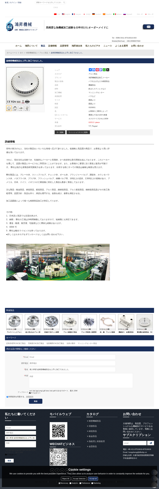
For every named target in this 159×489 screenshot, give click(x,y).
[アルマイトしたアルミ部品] (14, 322)
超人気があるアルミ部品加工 (32, 332)
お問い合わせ (137, 46)
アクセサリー (35, 393)
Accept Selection (79, 479)
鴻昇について (31, 46)
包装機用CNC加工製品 (55, 343)
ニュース (107, 46)
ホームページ (12, 53)
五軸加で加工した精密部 (51, 332)
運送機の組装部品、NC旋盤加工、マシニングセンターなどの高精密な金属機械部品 (145, 332)
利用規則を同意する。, (20, 397)
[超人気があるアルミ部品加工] (33, 322)
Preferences (85, 483)
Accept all (93, 479)
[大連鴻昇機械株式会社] (24, 25)
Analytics (75, 483)
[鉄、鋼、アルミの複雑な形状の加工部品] (107, 322)
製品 (43, 46)
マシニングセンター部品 (87, 343)
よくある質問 (121, 46)
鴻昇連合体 (77, 46)
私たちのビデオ (92, 46)
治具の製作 (71, 343)
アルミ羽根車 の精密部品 (89, 332)
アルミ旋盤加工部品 (70, 332)
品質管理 (64, 46)
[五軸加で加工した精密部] (51, 322)
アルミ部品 (43, 53)
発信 (35, 401)
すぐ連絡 (60, 132)
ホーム (18, 46)
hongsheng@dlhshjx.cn (137, 452)
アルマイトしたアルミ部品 (14, 332)
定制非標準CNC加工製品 (16, 343)
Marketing (96, 483)
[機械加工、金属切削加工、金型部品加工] (126, 322)
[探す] (64, 2)
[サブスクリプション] (150, 443)
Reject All (65, 479)
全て (21, 53)
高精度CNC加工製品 (36, 343)
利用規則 (29, 397)
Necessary (64, 483)
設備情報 (52, 46)
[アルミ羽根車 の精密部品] (89, 322)
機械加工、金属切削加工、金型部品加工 (126, 332)
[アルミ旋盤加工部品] (70, 322)
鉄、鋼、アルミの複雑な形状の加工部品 (107, 332)
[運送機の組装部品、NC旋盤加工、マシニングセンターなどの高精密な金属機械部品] (145, 322)
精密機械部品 (31, 53)
